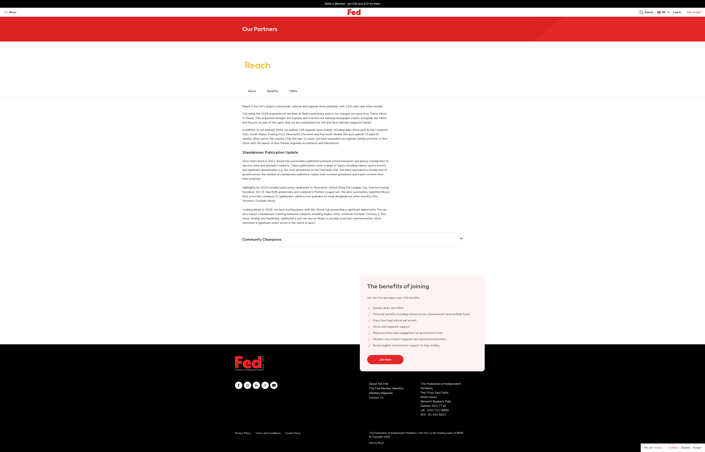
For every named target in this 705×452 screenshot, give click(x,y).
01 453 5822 (437, 415)
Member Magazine (381, 393)
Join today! (694, 12)
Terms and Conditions (268, 433)
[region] (673, 448)
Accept (697, 447)
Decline (685, 447)
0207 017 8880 (438, 410)
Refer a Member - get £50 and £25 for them (352, 4)
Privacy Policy (243, 433)
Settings (673, 447)
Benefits (272, 91)
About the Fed (378, 384)
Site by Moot (376, 443)
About (252, 91)
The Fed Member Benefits (386, 388)
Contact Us (376, 398)
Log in (677, 12)
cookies (658, 447)
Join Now (385, 359)
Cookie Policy (293, 433)
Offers (293, 91)
